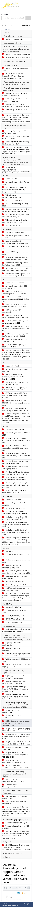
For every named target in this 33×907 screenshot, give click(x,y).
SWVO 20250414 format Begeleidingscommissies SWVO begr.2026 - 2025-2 (13, 377)
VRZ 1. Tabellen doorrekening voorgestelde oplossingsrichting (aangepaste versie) (14, 189)
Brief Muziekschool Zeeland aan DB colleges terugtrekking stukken (16, 630)
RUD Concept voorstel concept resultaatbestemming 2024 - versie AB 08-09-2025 (15, 485)
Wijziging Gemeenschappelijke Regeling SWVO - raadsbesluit (14, 682)
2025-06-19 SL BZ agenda (14, 39)
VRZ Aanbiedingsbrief (12, 225)
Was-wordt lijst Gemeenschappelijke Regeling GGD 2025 (16, 665)
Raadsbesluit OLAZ (11, 551)
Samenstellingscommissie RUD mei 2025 (16, 434)
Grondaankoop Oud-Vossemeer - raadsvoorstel (15, 797)
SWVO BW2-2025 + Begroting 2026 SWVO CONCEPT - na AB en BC (15, 389)
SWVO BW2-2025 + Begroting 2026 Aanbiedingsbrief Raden (15, 383)
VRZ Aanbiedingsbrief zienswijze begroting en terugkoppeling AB (14, 221)
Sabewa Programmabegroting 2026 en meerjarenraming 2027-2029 (16, 275)
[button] (28, 18)
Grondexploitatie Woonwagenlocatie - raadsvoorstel (14, 786)
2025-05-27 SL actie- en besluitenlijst (17, 54)
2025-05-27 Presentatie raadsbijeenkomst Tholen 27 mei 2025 (15, 767)
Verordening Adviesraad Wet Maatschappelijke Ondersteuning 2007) (15, 105)
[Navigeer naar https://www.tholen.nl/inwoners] (10, 7)
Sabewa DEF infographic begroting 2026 (15, 247)
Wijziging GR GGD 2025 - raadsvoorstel (12, 644)
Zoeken (3, 14)
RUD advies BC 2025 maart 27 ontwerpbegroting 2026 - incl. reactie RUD (15, 448)
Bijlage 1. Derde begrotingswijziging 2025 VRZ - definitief (16, 730)
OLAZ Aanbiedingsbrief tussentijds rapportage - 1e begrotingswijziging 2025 (16, 572)
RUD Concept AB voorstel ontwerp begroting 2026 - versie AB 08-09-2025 (15, 473)
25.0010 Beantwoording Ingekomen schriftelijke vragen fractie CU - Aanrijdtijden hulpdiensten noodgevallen (16, 847)
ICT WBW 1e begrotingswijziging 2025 (14, 611)
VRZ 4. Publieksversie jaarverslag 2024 (15, 205)
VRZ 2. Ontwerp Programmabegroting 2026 (11, 196)
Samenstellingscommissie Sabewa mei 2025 (15, 237)
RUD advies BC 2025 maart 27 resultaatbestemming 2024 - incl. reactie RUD (16, 455)
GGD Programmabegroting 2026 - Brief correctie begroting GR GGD (15, 335)
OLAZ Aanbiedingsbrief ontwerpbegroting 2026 (11, 566)
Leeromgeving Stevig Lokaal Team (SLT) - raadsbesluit (15, 137)
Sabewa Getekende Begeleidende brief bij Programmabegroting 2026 (15, 269)
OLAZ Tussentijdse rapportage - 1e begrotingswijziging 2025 (15, 589)
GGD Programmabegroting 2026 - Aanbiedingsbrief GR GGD (15, 322)
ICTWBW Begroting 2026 (13, 622)
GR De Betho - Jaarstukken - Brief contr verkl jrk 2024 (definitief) (15, 518)
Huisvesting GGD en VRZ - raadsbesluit (12, 717)
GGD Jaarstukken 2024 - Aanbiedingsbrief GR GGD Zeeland (14, 292)
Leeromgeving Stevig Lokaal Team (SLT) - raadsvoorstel (15, 132)
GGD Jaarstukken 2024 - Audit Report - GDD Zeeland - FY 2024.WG (14, 305)
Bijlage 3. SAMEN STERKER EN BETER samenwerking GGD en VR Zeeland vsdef (16, 743)
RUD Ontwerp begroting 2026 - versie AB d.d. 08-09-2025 (14, 491)
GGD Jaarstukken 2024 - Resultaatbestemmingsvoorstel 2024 (15, 316)
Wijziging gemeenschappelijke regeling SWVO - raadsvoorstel (14, 677)
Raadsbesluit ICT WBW (13, 607)
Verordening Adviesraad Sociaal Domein (14, 111)
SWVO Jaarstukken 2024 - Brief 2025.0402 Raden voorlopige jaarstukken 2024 (16, 403)
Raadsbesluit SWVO (12, 366)
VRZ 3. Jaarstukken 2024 (13, 200)
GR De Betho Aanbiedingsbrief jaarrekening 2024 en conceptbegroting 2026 (16, 532)
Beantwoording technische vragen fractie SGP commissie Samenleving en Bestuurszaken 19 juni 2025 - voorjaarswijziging (15, 834)
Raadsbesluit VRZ (11, 179)
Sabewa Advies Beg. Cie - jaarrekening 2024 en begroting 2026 (15, 242)
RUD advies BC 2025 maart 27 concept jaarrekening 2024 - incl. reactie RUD (16, 440)
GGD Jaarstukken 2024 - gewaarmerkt (12, 311)
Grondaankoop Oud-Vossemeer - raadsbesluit (15, 802)
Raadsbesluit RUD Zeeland (14, 430)
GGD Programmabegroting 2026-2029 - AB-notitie (15, 340)
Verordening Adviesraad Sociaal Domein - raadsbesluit (14, 100)
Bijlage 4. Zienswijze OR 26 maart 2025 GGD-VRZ (15, 748)
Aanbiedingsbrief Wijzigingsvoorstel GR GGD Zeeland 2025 (16, 655)
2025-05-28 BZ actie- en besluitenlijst (18, 58)
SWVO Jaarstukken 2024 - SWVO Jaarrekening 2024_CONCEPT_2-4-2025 (15, 409)
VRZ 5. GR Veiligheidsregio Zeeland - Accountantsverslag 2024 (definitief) (16, 210)
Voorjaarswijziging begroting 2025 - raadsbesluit (16, 827)
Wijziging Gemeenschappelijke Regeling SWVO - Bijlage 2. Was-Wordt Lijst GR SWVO (15, 696)
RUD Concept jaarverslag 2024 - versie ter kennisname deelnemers (14, 478)
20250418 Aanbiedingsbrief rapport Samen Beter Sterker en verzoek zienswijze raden (16, 723)
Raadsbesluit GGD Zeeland (14, 283)
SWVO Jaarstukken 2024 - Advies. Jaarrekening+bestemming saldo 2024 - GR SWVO (15, 395)
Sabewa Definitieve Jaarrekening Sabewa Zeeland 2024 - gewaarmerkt (15, 258)
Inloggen (27, 904)
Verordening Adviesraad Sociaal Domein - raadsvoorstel (14, 94)
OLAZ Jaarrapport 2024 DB (14, 582)
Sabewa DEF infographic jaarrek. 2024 (15, 253)
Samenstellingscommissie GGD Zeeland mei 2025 (14, 287)
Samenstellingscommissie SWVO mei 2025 (15, 370)
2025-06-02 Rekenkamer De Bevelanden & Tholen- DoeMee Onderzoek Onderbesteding (13, 76)
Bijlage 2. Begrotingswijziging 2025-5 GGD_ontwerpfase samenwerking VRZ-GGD (16, 736)
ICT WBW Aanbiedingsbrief (14, 619)
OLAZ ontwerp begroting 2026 (15, 585)
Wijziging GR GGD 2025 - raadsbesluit (12, 649)
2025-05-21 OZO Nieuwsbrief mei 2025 (15, 69)
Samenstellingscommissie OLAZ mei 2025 (16, 555)
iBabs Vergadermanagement (9, 905)
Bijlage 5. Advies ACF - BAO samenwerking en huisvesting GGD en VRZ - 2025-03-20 (15, 755)
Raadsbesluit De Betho (13, 500)
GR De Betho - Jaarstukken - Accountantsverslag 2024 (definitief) (14, 513)
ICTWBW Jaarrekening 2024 (14, 616)
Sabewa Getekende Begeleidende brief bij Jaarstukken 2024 (15, 264)
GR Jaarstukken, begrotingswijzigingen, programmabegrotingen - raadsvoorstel (16, 169)
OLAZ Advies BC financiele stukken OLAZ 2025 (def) (15, 577)
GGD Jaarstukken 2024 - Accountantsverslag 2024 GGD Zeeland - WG (16, 299)
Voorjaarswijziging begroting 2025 (17, 823)
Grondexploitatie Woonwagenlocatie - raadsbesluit (13, 780)
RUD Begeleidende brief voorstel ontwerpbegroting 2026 (15, 468)
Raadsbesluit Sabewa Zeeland (15, 232)
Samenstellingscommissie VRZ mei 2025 (15, 183)
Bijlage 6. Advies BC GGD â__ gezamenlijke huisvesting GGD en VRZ (15, 761)
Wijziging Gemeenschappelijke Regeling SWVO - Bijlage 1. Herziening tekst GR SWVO (15, 689)
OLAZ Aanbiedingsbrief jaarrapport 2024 (16, 561)
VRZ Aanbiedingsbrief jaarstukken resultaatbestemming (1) (15, 216)
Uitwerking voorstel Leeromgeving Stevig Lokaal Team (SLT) (15, 143)
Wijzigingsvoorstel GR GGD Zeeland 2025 (16, 660)
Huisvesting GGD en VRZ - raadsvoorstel (12, 711)
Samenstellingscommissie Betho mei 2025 (15, 504)
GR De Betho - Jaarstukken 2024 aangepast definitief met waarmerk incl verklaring (15, 524)
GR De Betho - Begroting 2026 (15, 508)
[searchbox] (13, 18)
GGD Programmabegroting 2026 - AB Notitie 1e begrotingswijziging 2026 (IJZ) (15, 328)
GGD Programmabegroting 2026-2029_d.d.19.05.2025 (15, 346)
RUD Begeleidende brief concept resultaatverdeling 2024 (15, 462)
